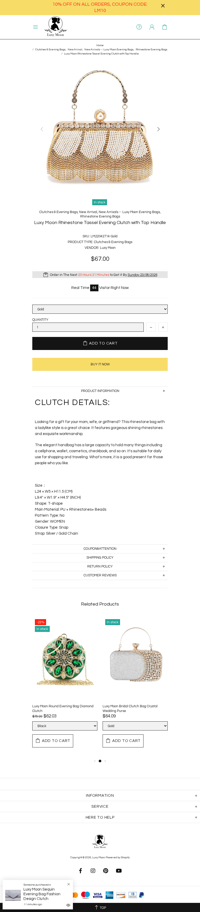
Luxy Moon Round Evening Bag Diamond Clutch (62, 708)
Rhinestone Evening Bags (151, 49)
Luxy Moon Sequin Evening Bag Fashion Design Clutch (41, 894)
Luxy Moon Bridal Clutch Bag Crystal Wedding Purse (130, 708)
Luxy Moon (56, 27)
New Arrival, (75, 49)
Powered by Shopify (118, 857)
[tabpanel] (65, 687)
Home (100, 45)
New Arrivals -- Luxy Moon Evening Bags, (109, 49)
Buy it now (100, 364)
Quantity (40, 320)
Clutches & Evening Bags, (50, 49)
